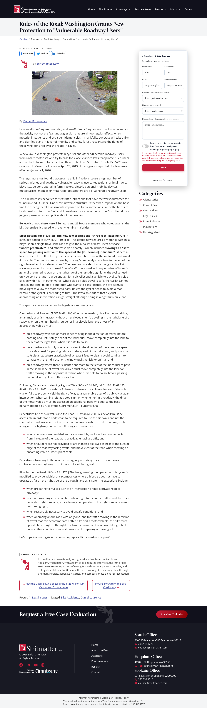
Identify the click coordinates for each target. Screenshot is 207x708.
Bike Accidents (70, 597)
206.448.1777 (145, 644)
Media (173, 9)
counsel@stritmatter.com (152, 647)
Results (159, 9)
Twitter (42, 53)
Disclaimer (107, 697)
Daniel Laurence (91, 597)
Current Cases (151, 205)
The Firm (104, 9)
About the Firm (100, 650)
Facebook (26, 53)
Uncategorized (151, 232)
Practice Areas (143, 9)
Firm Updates (151, 210)
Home (91, 9)
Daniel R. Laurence (35, 121)
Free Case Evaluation (171, 614)
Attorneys (121, 9)
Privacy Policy (122, 697)
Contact (189, 9)
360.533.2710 (145, 679)
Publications (150, 227)
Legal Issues (40, 597)
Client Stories (150, 199)
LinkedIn (58, 53)
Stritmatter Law (48, 63)
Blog (26, 39)
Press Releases (151, 221)
